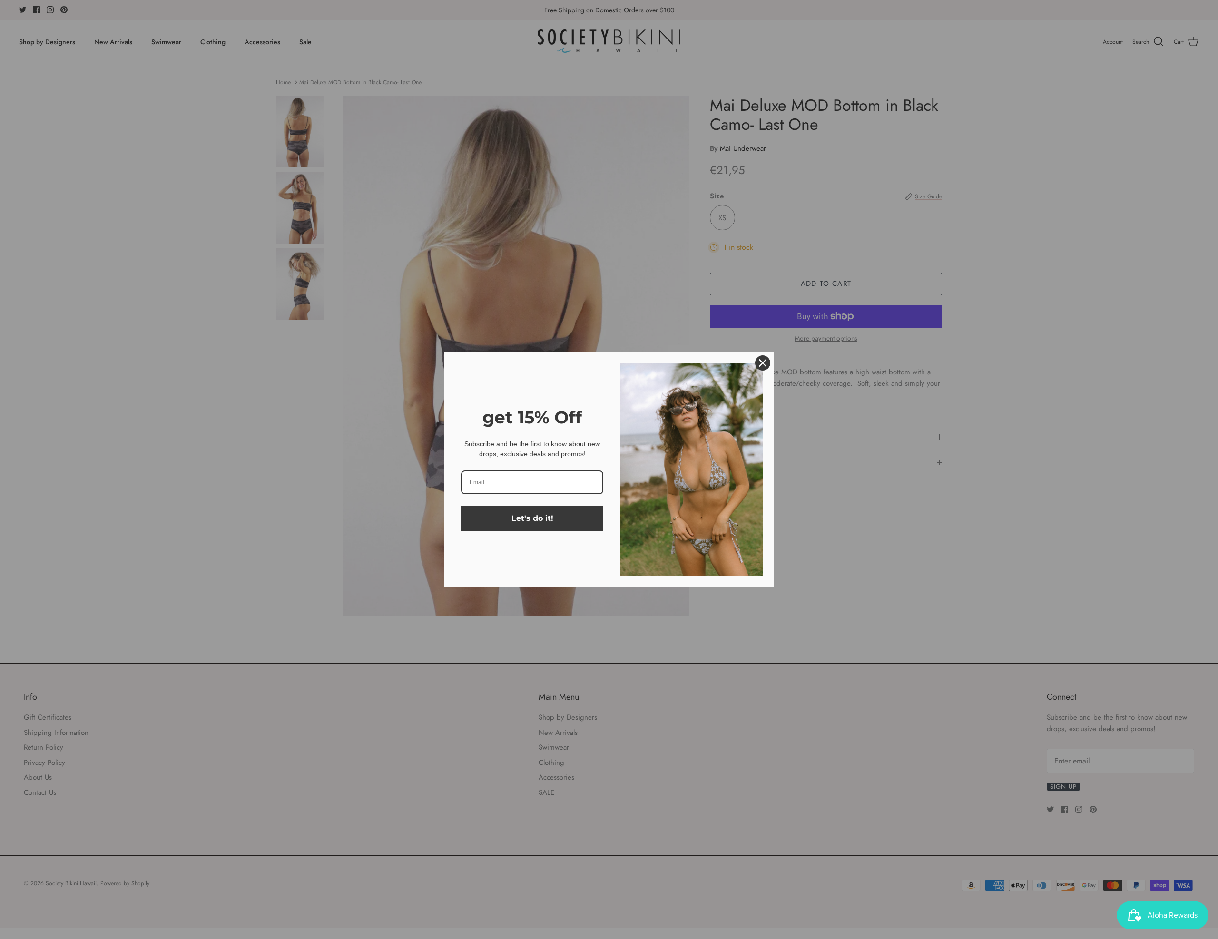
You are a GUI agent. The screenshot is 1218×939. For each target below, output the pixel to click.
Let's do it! (532, 518)
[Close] (762, 363)
